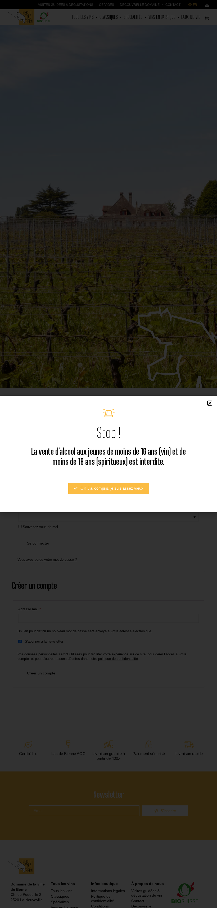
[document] (108, 454)
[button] (210, 403)
